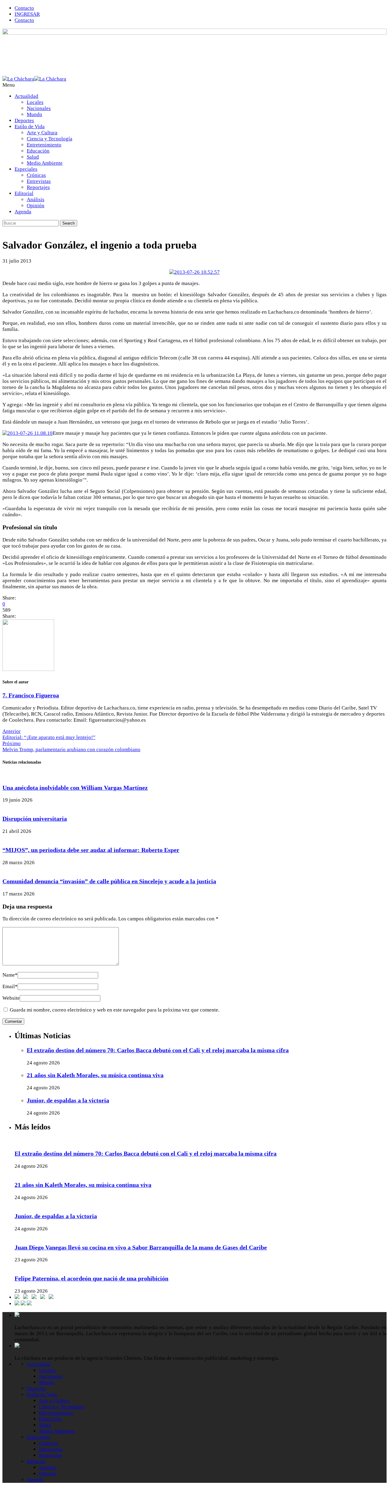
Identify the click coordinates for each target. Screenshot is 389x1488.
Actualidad (26, 96)
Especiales (26, 169)
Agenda (23, 212)
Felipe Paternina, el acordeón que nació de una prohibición (91, 1278)
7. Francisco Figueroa (30, 695)
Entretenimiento (44, 145)
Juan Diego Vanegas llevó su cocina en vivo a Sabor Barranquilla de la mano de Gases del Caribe (141, 1247)
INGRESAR (27, 14)
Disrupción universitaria (34, 818)
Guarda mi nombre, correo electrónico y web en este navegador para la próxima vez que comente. (114, 1010)
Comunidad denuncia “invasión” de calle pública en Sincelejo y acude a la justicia (109, 881)
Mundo (34, 114)
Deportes (24, 120)
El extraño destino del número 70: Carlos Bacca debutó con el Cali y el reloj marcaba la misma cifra (158, 1050)
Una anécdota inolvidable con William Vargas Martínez (75, 787)
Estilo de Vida (30, 126)
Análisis (35, 199)
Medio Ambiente (45, 163)
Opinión (35, 205)
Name (10, 975)
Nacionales (39, 108)
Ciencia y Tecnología (49, 139)
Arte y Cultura (42, 133)
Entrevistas (39, 181)
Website (11, 998)
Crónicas (36, 175)
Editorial (24, 193)
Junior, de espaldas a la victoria (68, 1100)
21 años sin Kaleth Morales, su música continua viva (95, 1075)
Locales (35, 102)
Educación (38, 151)
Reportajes (38, 187)
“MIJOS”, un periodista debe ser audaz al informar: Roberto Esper (90, 850)
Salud (33, 157)
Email (10, 986)
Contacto (24, 8)
